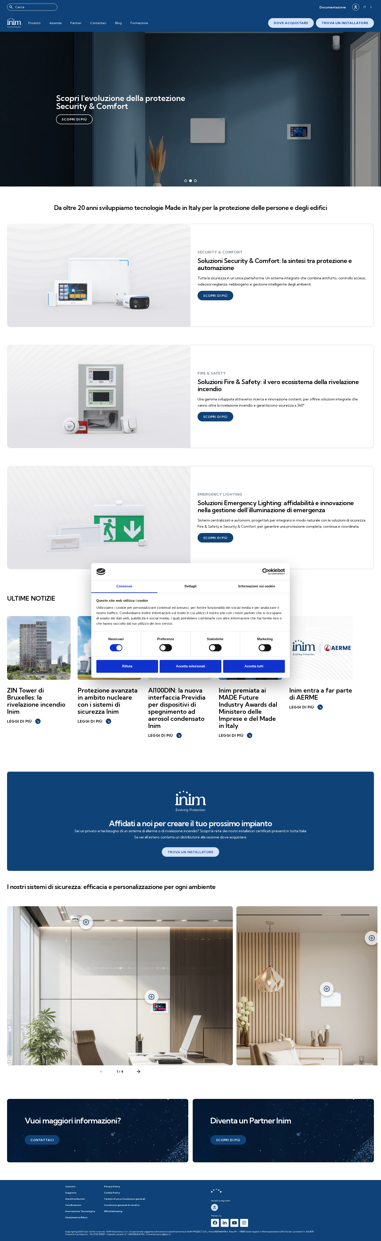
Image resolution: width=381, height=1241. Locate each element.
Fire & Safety (212, 373)
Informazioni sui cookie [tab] (256, 586)
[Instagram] (244, 1223)
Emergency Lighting (220, 494)
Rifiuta (127, 666)
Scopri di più (74, 119)
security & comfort (220, 252)
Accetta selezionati (190, 666)
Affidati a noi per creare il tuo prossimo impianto (190, 823)
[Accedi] (355, 7)
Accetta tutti (254, 666)
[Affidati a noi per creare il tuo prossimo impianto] (190, 801)
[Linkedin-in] (225, 1223)
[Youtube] (234, 1223)
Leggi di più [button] (23, 721)
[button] (333, 7)
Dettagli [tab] (191, 586)
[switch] (165, 647)
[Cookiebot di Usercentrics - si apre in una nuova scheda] (265, 571)
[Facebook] (215, 1223)
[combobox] (32, 7)
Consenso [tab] (124, 586)
